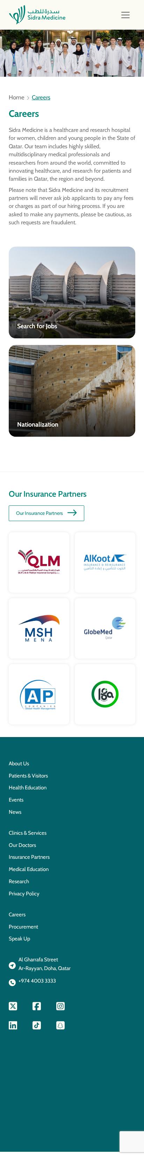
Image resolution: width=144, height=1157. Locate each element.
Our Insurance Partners (39, 513)
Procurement (23, 927)
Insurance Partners (29, 857)
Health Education (27, 787)
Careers (17, 914)
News (15, 812)
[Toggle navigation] (125, 15)
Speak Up (19, 939)
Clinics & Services (27, 833)
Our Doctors (22, 845)
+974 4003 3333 (37, 981)
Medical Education (29, 869)
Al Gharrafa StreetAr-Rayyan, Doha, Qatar (45, 963)
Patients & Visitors (28, 776)
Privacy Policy (24, 894)
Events (16, 800)
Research (19, 881)
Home (16, 97)
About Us (19, 763)
